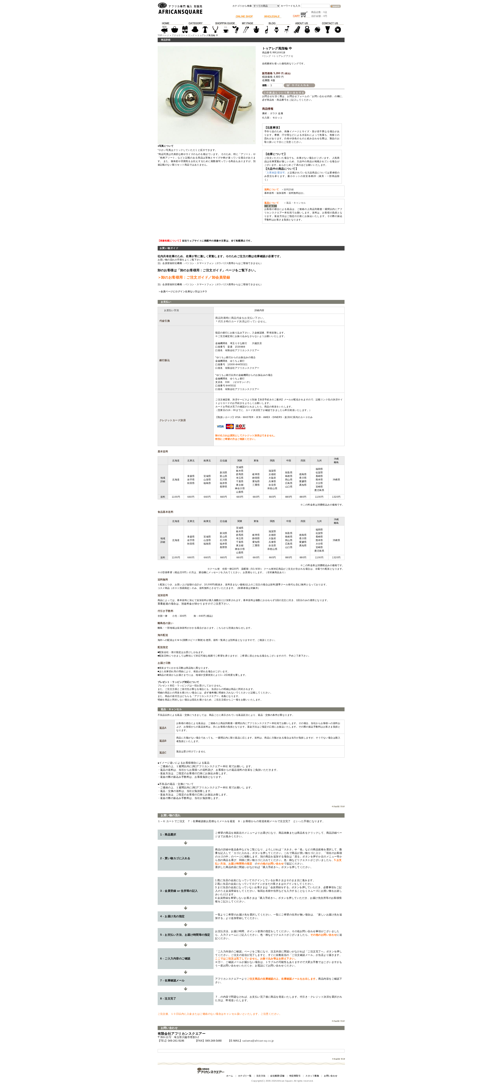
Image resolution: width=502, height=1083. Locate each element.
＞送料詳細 (287, 189)
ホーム (229, 1076)
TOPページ (163, 35)
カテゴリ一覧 (245, 1076)
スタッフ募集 (312, 1076)
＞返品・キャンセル (293, 202)
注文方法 (261, 1076)
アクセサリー (178, 35)
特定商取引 (295, 1076)
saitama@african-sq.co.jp (258, 1040)
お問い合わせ (330, 1076)
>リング (266, 56)
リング (191, 35)
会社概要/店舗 (277, 1076)
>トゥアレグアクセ (282, 56)
